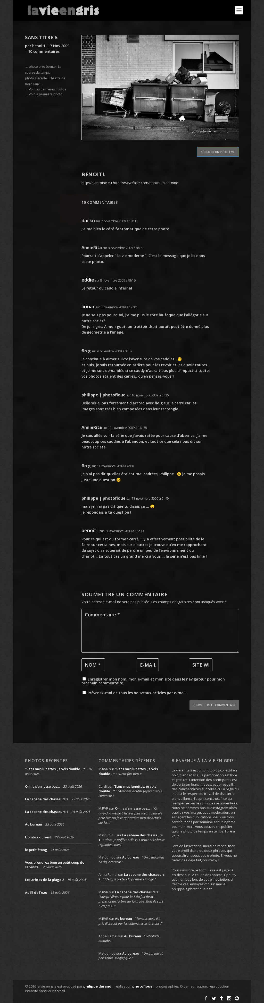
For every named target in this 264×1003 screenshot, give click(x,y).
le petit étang (36, 849)
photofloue (142, 986)
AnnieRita (91, 247)
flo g (86, 351)
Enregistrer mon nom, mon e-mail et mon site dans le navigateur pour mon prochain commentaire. (153, 681)
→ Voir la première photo (43, 94)
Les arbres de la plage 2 (44, 879)
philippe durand (97, 986)
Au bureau (33, 824)
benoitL (39, 45)
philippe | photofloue (103, 395)
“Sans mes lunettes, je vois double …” (55, 769)
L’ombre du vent (38, 837)
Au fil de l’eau (36, 892)
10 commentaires (44, 51)
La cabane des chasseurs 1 (46, 811)
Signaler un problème (218, 152)
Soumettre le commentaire (214, 705)
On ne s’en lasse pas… (42, 786)
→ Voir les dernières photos (45, 89)
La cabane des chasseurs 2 (46, 799)
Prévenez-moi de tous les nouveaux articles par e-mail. (137, 692)
